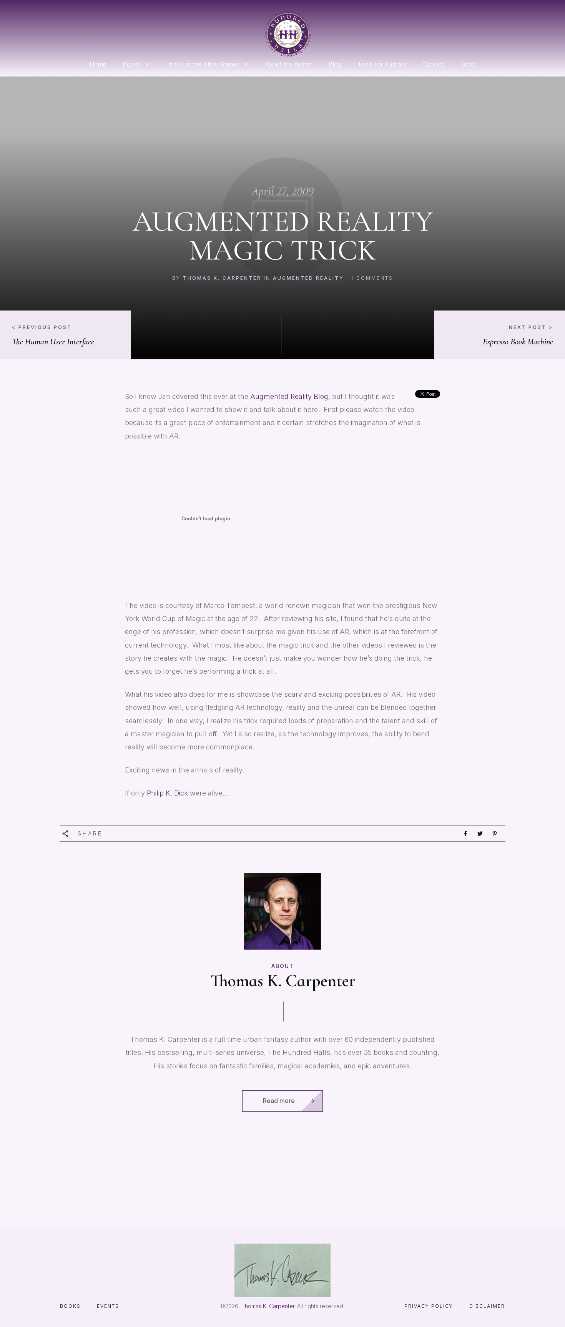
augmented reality (308, 278)
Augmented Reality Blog (289, 396)
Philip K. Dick (168, 793)
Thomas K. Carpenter (222, 278)
